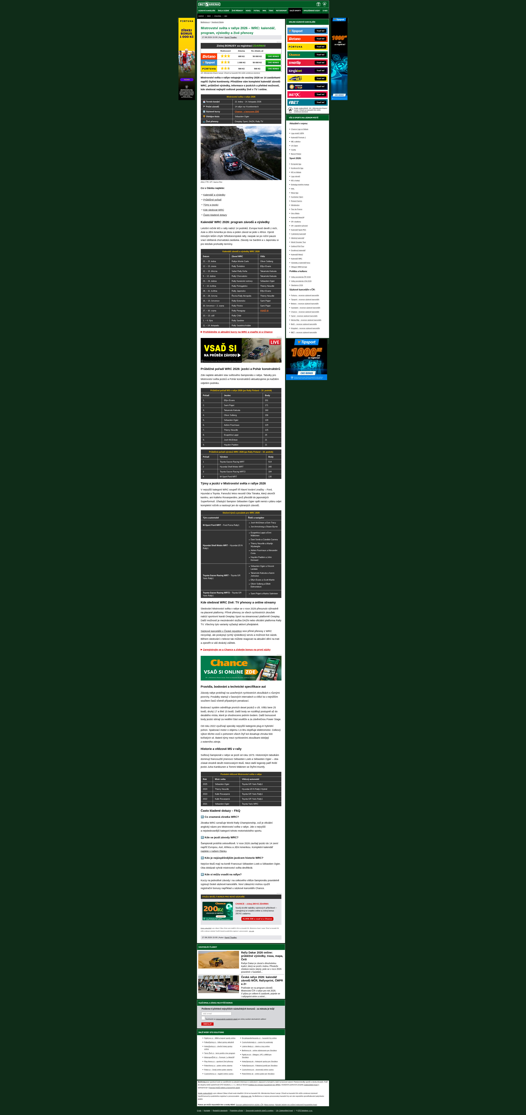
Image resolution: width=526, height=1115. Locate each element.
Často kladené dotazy (215, 215)
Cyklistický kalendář (298, 234)
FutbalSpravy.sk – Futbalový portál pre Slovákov (260, 1066)
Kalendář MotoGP (297, 218)
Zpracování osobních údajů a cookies (260, 1111)
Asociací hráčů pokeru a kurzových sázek (224, 1088)
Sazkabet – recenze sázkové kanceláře (305, 308)
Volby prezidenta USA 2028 (301, 281)
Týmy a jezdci (210, 204)
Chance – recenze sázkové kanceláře (305, 312)
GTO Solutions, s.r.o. (305, 1111)
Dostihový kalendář (298, 250)
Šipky (209, 16)
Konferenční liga (297, 168)
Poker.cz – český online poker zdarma (218, 1070)
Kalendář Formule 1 (298, 137)
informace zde (246, 1096)
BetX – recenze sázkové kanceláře (304, 324)
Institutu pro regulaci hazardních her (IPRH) (264, 1085)
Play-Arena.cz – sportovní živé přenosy (218, 1061)
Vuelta (293, 150)
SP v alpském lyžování (299, 226)
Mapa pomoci (269, 1105)
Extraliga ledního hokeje (300, 185)
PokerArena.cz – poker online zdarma (218, 1066)
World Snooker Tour (298, 242)
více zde (251, 931)
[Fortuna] (186, 99)
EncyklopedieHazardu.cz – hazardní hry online (259, 1038)
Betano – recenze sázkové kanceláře (305, 304)
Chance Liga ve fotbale (299, 129)
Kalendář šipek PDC (298, 230)
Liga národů (295, 176)
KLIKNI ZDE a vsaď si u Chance (257, 919)
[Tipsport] (339, 99)
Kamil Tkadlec (231, 37)
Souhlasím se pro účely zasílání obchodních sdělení (235, 1019)
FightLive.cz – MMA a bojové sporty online (219, 1038)
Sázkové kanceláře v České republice (221, 631)
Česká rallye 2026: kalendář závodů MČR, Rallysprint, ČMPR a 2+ (262, 980)
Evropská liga (296, 164)
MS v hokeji (295, 181)
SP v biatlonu (296, 222)
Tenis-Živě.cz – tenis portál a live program (219, 1053)
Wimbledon (295, 205)
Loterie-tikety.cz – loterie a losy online (256, 1046)
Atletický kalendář (297, 238)
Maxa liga (294, 193)
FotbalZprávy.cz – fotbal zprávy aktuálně (219, 1042)
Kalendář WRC (296, 259)
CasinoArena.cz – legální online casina (218, 1074)
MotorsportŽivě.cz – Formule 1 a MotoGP (219, 1057)
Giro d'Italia (295, 213)
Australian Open (297, 197)
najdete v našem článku (214, 851)
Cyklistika (217, 16)
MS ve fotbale (296, 172)
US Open (294, 146)
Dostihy (201, 16)
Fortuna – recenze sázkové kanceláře (305, 295)
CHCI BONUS (273, 56)
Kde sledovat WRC (213, 210)
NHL (293, 189)
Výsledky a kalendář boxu (300, 263)
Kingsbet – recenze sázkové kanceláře (305, 328)
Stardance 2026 (297, 285)
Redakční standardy (220, 1111)
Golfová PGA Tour (297, 246)
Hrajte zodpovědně (206, 928)
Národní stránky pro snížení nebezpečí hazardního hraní (296, 1105)
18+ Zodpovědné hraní (284, 1111)
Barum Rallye (296, 154)
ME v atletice (296, 142)
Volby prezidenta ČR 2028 (301, 277)
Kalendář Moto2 (297, 255)
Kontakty (207, 1111)
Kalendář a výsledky (214, 194)
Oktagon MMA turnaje (299, 267)
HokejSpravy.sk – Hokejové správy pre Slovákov (260, 1061)
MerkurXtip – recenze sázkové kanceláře (306, 320)
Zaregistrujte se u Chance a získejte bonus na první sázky (237, 649)
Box (226, 16)
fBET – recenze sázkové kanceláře (304, 332)
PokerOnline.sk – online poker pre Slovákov (258, 1074)
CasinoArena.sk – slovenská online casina (258, 1070)
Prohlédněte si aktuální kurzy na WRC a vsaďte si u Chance (238, 332)
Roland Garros (296, 201)
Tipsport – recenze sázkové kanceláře (305, 300)
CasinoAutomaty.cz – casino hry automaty (257, 1042)
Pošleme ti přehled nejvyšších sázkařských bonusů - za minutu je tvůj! (238, 1009)
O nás (199, 1111)
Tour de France (296, 209)
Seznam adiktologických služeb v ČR (249, 1105)
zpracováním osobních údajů (227, 1019)
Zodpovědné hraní (311, 1085)
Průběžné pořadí (212, 199)
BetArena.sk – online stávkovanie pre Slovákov (259, 1051)
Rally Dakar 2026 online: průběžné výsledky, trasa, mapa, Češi (262, 956)
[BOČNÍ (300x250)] (306, 379)
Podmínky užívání (236, 1111)
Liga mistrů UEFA (297, 133)
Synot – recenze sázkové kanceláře (304, 316)
